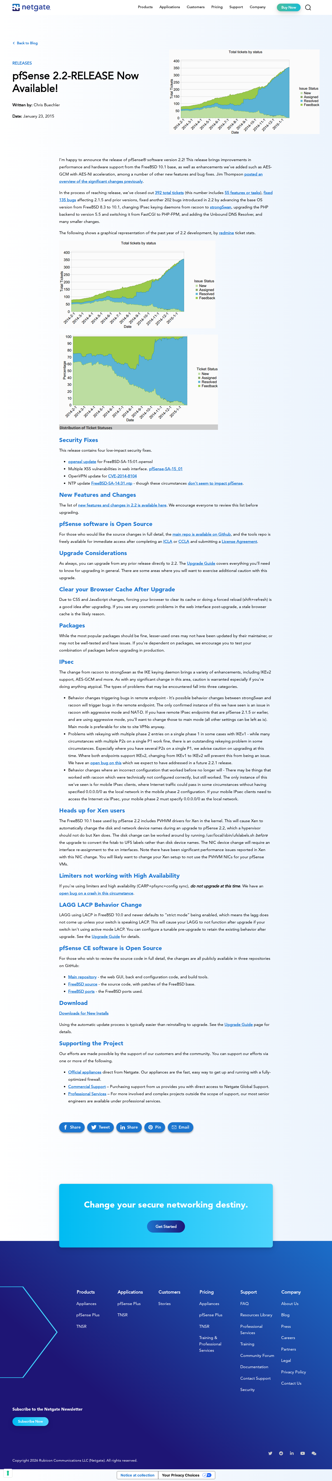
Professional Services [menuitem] (251, 1329)
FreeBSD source (82, 984)
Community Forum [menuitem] (257, 1355)
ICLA (167, 541)
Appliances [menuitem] (86, 1303)
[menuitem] (271, 1453)
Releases (22, 63)
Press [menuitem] (286, 1326)
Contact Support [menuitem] (255, 1378)
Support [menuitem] (236, 7)
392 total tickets (169, 192)
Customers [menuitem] (196, 7)
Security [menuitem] (247, 1389)
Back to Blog (27, 43)
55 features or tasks (242, 192)
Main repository (82, 976)
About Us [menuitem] (290, 1303)
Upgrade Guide (201, 563)
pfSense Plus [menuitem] (88, 1314)
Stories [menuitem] (164, 1303)
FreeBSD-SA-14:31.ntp (111, 483)
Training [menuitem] (247, 1344)
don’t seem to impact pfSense (215, 483)
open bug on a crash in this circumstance (96, 893)
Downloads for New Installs (84, 1013)
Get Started (166, 1226)
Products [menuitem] (145, 7)
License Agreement (239, 541)
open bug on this (106, 762)
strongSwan (220, 207)
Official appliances (84, 1072)
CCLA (183, 541)
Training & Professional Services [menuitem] (210, 1344)
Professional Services (87, 1093)
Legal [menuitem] (286, 1360)
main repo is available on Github (202, 534)
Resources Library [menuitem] (256, 1314)
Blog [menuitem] (285, 1314)
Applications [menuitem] (169, 7)
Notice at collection (137, 1475)
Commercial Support (87, 1086)
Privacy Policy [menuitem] (293, 1372)
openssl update (82, 461)
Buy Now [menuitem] (288, 7)
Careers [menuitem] (288, 1337)
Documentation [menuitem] (254, 1366)
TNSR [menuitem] (81, 1326)
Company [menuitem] (258, 7)
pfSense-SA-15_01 (166, 468)
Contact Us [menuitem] (291, 1383)
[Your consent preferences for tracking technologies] (8, 1473)
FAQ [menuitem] (244, 1303)
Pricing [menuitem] (217, 7)
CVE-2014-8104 (122, 476)
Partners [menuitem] (288, 1349)
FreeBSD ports (81, 991)
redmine (226, 232)
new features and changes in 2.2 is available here (122, 505)
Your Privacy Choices (180, 1475)
